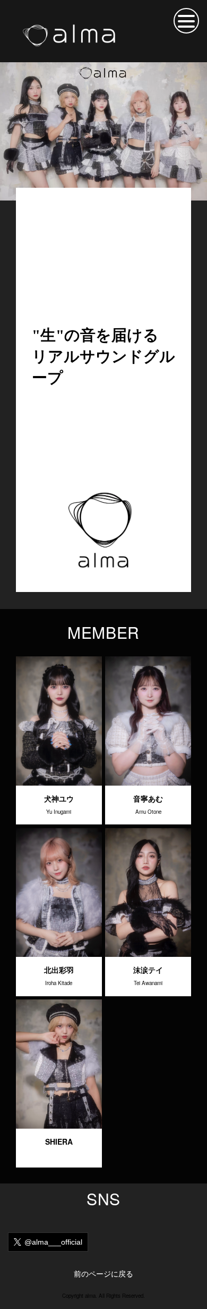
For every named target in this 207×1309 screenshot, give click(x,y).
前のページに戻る (103, 1273)
